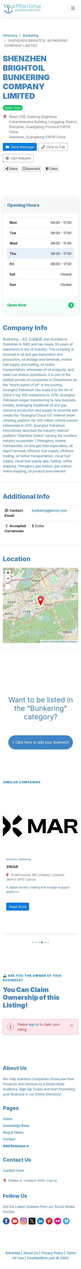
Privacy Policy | (53, 1253)
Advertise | (14, 1253)
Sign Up (25, 1089)
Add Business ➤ (16, 1146)
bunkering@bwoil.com (49, 510)
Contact (9, 1139)
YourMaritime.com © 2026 (47, 1258)
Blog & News (13, 1132)
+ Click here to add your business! (40, 742)
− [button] (8, 578)
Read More (17, 907)
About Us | (32, 1253)
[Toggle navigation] (73, 8)
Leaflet (44, 641)
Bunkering (25, 859)
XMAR (12, 866)
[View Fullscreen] (8, 587)
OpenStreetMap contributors (64, 641)
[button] (33, 942)
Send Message (22, 147)
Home (7, 1119)
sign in (34, 1024)
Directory (11, 859)
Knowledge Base (16, 1126)
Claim (53, 169)
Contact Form (13, 1171)
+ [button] (8, 572)
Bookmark (32, 169)
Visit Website (20, 158)
